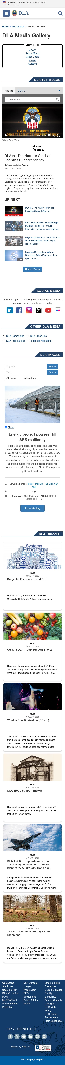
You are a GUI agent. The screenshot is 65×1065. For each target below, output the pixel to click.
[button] (12, 4)
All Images (11, 377)
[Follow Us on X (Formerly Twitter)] (17, 1036)
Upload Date (30, 377)
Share (11, 427)
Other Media (32, 56)
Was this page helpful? (33, 1059)
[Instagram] (37, 1036)
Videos (32, 50)
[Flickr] (44, 1036)
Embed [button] (40, 149)
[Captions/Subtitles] (49, 135)
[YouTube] (23, 1036)
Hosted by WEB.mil (20, 1046)
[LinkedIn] (30, 1036)
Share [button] (39, 146)
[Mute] (53, 135)
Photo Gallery (32, 508)
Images (32, 60)
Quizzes (32, 63)
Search (52, 366)
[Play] (6, 135)
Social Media (33, 53)
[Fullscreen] (58, 135)
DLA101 (22, 90)
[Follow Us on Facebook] (10, 1036)
